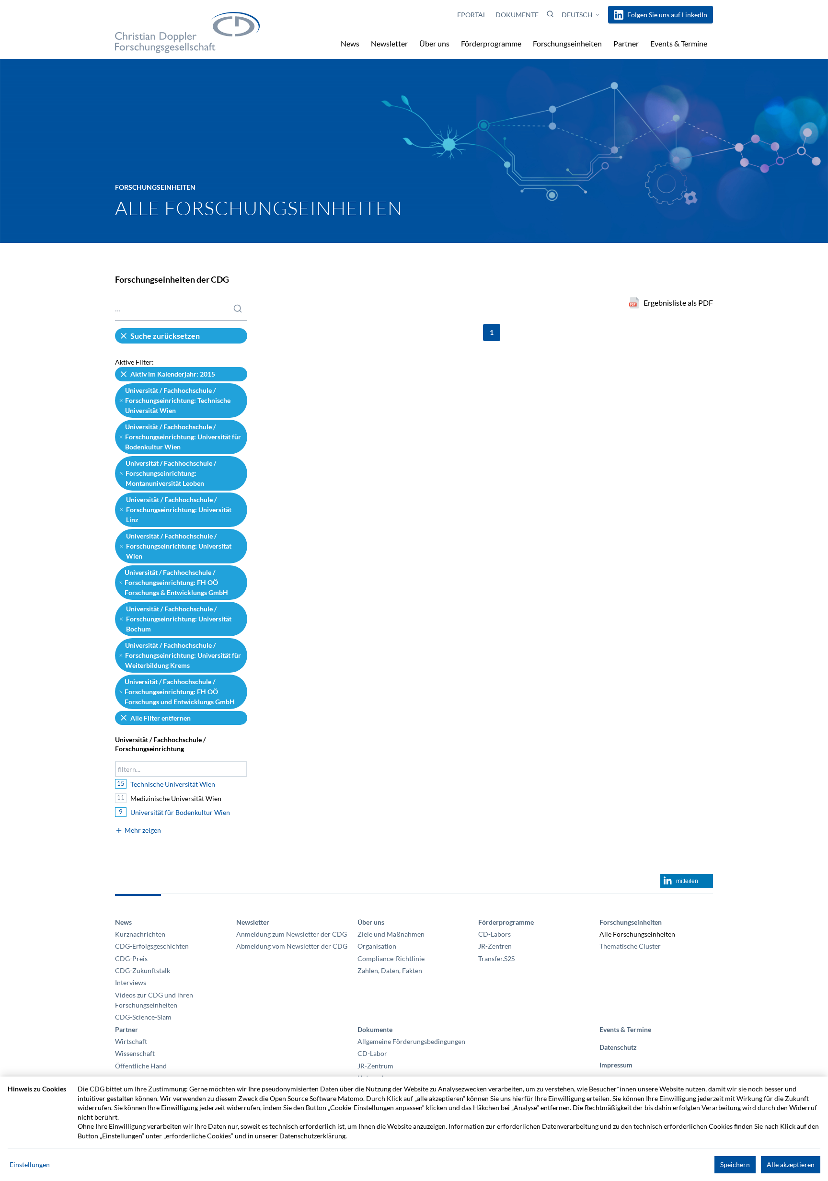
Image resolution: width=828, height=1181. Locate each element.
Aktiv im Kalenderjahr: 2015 (172, 374)
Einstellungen (30, 1164)
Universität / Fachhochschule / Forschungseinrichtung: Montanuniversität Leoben (171, 473)
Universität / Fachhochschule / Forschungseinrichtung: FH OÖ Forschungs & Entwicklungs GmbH (176, 582)
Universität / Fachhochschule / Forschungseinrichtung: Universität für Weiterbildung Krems (183, 655)
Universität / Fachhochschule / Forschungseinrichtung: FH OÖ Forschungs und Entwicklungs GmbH (180, 691)
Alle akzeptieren (791, 1164)
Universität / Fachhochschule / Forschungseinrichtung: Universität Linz (178, 509)
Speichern (735, 1164)
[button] (550, 14)
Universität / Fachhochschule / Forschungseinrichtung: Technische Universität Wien (177, 400)
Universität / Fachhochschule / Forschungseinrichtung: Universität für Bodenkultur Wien (183, 437)
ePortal (472, 15)
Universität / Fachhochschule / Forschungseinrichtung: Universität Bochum (178, 619)
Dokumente (517, 15)
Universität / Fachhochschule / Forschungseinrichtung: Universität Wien (178, 546)
